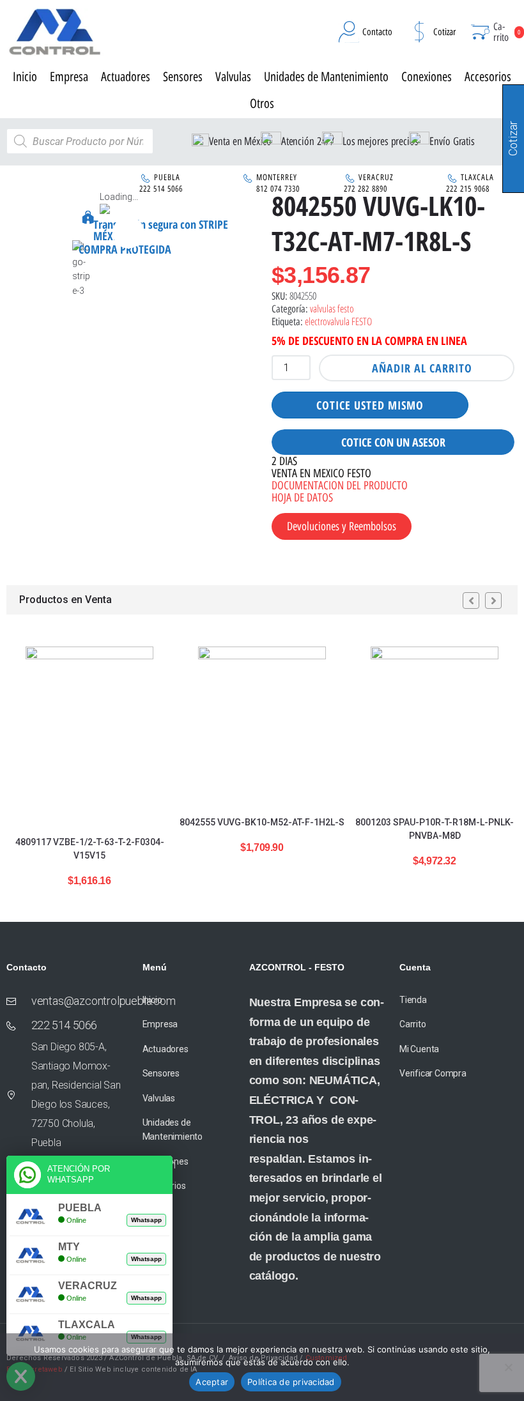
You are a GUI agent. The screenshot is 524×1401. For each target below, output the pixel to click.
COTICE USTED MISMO (370, 405)
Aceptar (212, 1382)
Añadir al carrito (422, 368)
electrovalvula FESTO (338, 321)
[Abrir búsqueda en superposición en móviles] (79, 141)
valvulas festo (332, 309)
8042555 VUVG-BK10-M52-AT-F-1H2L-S (262, 822)
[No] (508, 1367)
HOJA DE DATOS (302, 498)
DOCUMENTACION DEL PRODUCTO (340, 485)
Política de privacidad (291, 1382)
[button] (128, 233)
